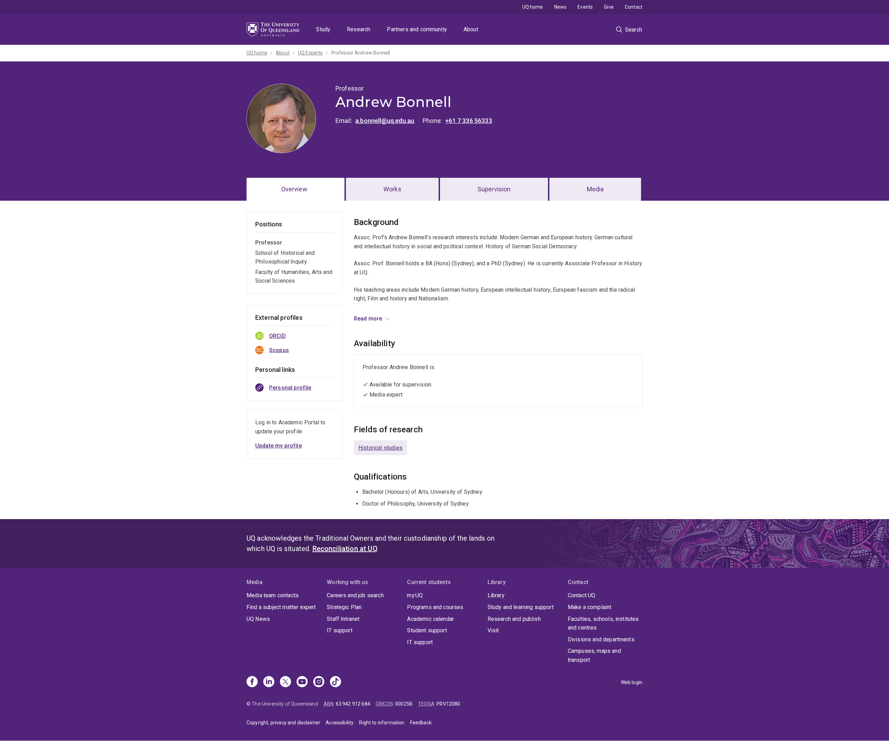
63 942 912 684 (353, 704)
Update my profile (278, 445)
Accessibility (340, 722)
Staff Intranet (343, 619)
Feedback (421, 722)
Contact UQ (582, 595)
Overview (294, 189)
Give (609, 7)
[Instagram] (318, 682)
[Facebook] (252, 682)
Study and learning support (521, 607)
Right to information (381, 722)
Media (595, 189)
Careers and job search (355, 595)
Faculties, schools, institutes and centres (603, 623)
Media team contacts (273, 595)
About (471, 29)
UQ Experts (310, 53)
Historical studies (380, 447)
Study (323, 29)
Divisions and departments (601, 639)
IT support (339, 630)
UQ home (532, 7)
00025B (404, 704)
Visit (493, 630)
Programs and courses (435, 607)
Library (496, 595)
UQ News (258, 619)
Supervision (494, 189)
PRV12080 (448, 704)
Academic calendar (430, 619)
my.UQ (415, 595)
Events (585, 7)
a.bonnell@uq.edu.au (384, 120)
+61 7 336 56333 (468, 120)
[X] (285, 682)
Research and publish (514, 619)
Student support (427, 630)
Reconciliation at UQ (345, 548)
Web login (631, 682)
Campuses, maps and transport (594, 655)
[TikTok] (335, 682)
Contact (633, 7)
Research (358, 29)
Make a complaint (590, 607)
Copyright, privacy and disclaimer (283, 722)
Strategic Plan (344, 607)
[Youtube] (302, 682)
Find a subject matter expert (281, 607)
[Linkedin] (268, 682)
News (560, 7)
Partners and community (417, 29)
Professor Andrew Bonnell (360, 53)
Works (392, 189)
